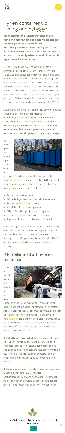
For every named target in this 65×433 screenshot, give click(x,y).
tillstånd (23, 203)
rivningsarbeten (17, 180)
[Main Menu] (58, 7)
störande (13, 318)
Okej (33, 428)
